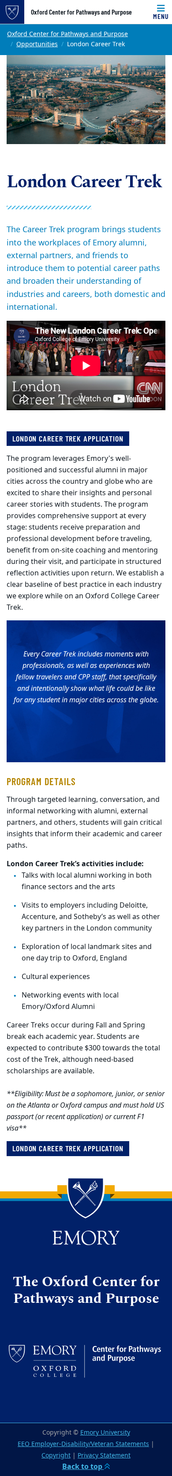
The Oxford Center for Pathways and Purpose (86, 1290)
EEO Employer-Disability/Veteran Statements (83, 1444)
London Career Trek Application (67, 1148)
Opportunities (37, 44)
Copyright (56, 1455)
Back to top (83, 1466)
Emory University (105, 1432)
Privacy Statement (104, 1455)
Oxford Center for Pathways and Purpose (81, 11)
